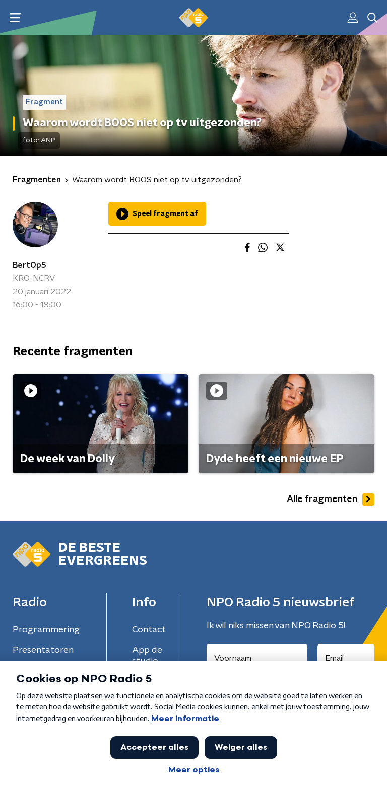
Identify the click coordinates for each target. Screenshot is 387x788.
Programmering (46, 629)
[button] (15, 18)
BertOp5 (29, 265)
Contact (149, 629)
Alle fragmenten (322, 499)
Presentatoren (43, 650)
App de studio (147, 656)
